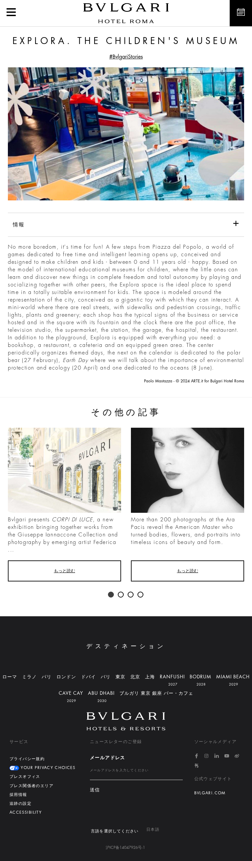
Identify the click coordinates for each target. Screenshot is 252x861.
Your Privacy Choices (47, 768)
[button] (11, 13)
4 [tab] (140, 595)
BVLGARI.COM (210, 793)
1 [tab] (111, 595)
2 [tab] (121, 595)
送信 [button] (95, 790)
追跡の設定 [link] (21, 803)
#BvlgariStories (126, 56)
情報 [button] (18, 224)
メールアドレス (107, 757)
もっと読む (64, 571)
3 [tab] (131, 595)
